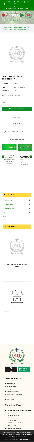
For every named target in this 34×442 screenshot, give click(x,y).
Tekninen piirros (17, 123)
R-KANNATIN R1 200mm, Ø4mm (9, 156)
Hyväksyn (25, 439)
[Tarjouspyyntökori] (20, 20)
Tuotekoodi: (5, 90)
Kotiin (4, 212)
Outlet (4, 216)
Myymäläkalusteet (8, 204)
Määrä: (4, 102)
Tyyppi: (4, 87)
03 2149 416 (9, 2)
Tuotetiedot (16, 118)
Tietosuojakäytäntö (12, 391)
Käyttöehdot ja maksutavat (14, 394)
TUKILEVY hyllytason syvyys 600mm (17, 265)
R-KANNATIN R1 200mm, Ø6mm (25, 157)
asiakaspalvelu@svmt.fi (22, 2)
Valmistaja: (5, 83)
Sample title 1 (6, 311)
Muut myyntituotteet (8, 208)
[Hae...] (17, 20)
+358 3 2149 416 (12, 426)
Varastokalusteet (7, 200)
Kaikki (6, 29)
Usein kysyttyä (11, 399)
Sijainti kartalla (12, 8)
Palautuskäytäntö (12, 397)
